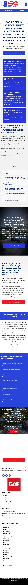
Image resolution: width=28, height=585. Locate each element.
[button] (14, 53)
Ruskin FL (6, 542)
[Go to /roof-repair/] (14, 83)
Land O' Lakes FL (8, 565)
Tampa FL (6, 529)
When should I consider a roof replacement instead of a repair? (15, 178)
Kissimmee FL (7, 540)
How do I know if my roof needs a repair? (15, 172)
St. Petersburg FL (8, 537)
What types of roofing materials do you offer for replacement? (15, 194)
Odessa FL (6, 538)
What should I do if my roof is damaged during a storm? (14, 189)
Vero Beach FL (7, 564)
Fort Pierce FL (7, 562)
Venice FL (6, 535)
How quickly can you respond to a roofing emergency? (15, 199)
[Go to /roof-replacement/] (14, 67)
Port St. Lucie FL (8, 556)
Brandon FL (7, 552)
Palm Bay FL (7, 554)
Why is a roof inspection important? (12, 183)
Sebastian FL (7, 558)
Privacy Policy (14, 580)
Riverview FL (7, 544)
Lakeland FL (7, 549)
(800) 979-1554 (5, 515)
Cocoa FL (6, 560)
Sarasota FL (7, 533)
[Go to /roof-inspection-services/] (14, 98)
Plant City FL (7, 550)
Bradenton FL (7, 531)
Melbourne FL (7, 527)
